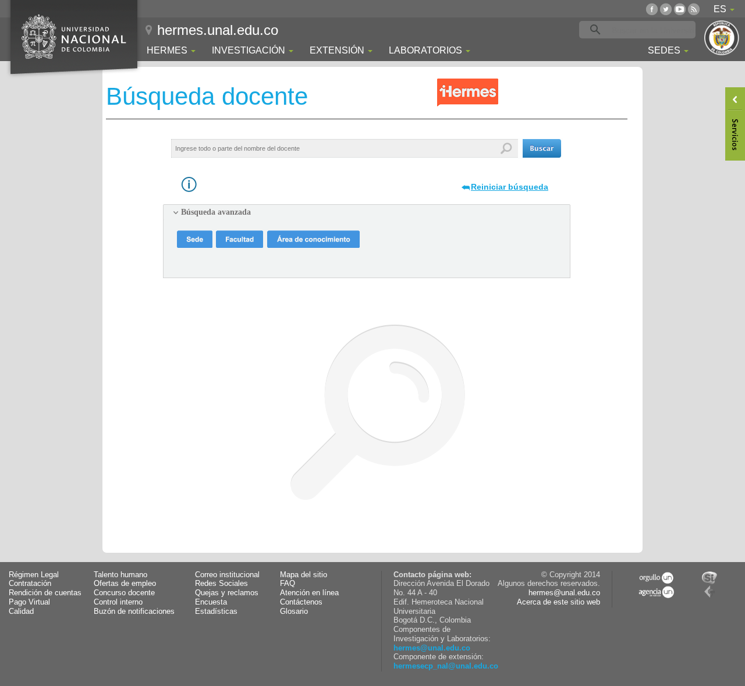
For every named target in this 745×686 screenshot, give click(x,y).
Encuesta (211, 602)
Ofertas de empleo (125, 584)
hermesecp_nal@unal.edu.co (445, 666)
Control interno (118, 602)
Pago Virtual (29, 602)
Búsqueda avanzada (216, 212)
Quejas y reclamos (226, 593)
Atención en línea (309, 593)
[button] (542, 148)
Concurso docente (124, 593)
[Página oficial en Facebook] (652, 9)
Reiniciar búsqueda (509, 186)
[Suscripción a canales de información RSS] (694, 9)
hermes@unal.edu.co (431, 648)
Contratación (30, 584)
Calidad (21, 611)
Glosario (294, 611)
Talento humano (120, 575)
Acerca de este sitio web (558, 602)
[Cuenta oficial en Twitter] (666, 9)
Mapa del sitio (303, 575)
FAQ (287, 584)
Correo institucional (227, 575)
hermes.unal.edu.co (217, 30)
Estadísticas (216, 611)
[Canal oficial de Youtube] (680, 9)
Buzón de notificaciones (134, 611)
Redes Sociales (221, 584)
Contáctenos (301, 602)
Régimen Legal (34, 575)
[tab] (366, 212)
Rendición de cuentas (45, 593)
